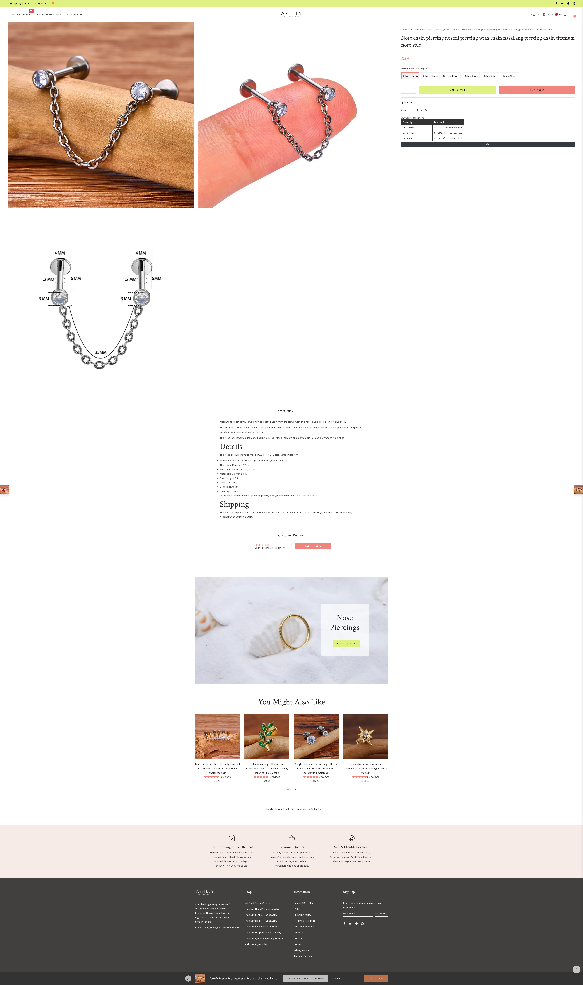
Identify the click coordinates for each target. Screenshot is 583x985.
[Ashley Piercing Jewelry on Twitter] (562, 3)
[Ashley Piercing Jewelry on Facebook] (556, 3)
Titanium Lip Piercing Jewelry (260, 920)
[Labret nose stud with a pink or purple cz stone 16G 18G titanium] (578, 489)
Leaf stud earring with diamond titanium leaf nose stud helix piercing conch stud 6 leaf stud (267, 768)
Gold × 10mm (510, 75)
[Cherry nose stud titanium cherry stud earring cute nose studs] (4, 489)
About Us (299, 938)
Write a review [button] (313, 546)
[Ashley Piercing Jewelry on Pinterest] (568, 3)
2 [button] (291, 789)
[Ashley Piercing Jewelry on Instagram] (574, 3)
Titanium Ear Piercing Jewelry (260, 914)
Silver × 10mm (451, 75)
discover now (346, 644)
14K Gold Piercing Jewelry (258, 903)
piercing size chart (307, 495)
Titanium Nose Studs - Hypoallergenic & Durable (435, 29)
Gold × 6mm (471, 75)
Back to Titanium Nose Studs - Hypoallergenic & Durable (293, 809)
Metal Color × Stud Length (414, 68)
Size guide (409, 103)
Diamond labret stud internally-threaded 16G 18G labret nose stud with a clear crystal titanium (217, 768)
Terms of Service (303, 956)
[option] (217, 752)
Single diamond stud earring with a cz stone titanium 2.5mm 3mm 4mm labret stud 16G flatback (316, 768)
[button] (552, 14)
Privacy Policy (301, 950)
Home (404, 29)
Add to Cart (375, 978)
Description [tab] (285, 411)
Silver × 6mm (410, 75)
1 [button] (288, 789)
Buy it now (537, 90)
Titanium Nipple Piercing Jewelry (262, 932)
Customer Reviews (304, 926)
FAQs (296, 908)
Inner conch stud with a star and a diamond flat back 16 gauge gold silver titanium (365, 768)
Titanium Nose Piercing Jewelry (261, 908)
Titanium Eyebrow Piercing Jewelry (263, 938)
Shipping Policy (302, 914)
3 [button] (295, 789)
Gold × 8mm (490, 75)
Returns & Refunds (304, 920)
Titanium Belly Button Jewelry (260, 926)
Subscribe (381, 914)
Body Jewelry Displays (256, 944)
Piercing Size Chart (304, 903)
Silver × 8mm (430, 75)
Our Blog (298, 932)
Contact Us (300, 944)
